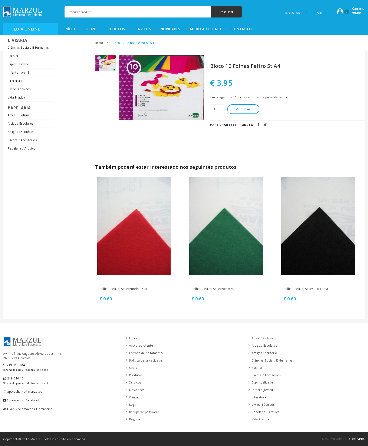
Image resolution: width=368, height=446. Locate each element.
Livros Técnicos (19, 89)
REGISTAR (292, 12)
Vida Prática (16, 97)
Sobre (90, 29)
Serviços (142, 29)
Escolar (13, 56)
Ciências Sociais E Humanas (28, 47)
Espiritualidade (18, 64)
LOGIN (319, 12)
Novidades (170, 29)
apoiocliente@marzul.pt (24, 391)
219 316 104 (25, 367)
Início (70, 29)
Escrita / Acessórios (22, 140)
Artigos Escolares (20, 123)
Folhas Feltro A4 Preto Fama (305, 289)
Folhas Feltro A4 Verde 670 (212, 289)
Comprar (243, 109)
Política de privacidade (145, 360)
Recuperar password (144, 412)
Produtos (115, 29)
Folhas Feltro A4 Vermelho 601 (123, 289)
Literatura (15, 81)
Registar (135, 419)
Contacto (136, 397)
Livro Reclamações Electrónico (29, 409)
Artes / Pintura (18, 115)
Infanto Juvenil (18, 72)
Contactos (242, 29)
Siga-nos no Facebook (23, 400)
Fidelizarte (356, 439)
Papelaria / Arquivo (22, 148)
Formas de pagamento (146, 353)
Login (133, 404)
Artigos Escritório (20, 132)
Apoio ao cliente (206, 29)
